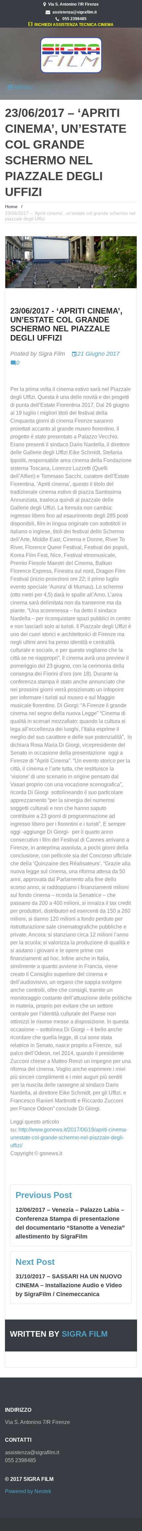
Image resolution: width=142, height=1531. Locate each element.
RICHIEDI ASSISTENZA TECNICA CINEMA (72, 24)
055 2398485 (74, 18)
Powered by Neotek (28, 1491)
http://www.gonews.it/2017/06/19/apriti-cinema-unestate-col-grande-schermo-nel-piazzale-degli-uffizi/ (68, 1137)
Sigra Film (51, 353)
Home (11, 206)
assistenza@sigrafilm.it (75, 12)
